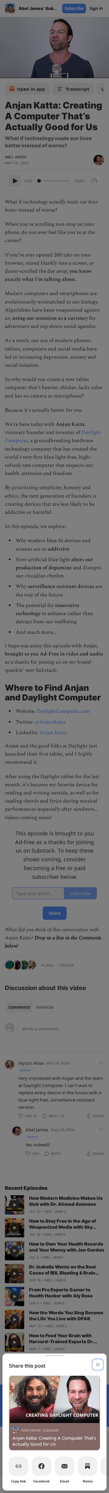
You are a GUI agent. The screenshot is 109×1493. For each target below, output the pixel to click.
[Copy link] (18, 1466)
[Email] (64, 1466)
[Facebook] (41, 1466)
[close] (98, 1364)
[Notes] (87, 1466)
